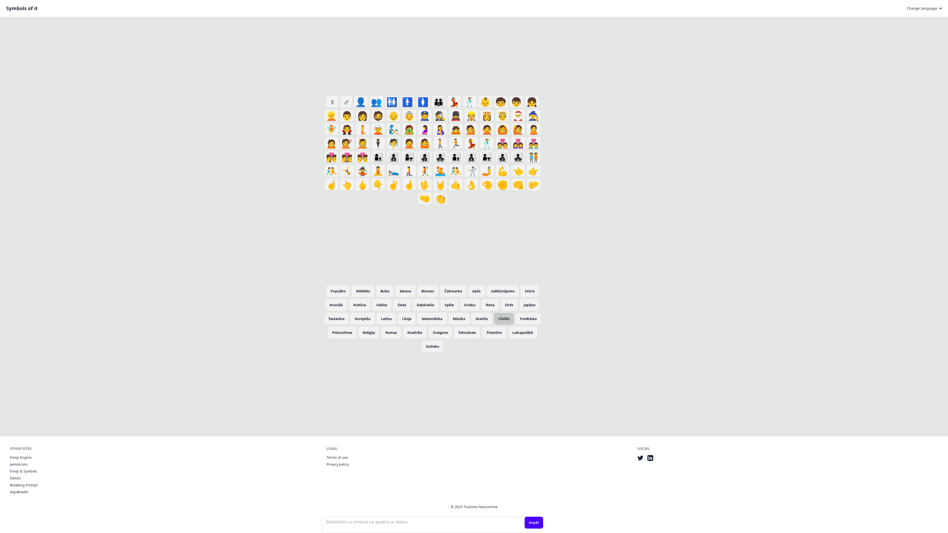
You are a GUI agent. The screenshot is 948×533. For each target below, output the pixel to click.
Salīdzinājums (502, 291)
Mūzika (459, 318)
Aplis (476, 291)
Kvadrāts (414, 332)
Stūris (530, 291)
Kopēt (534, 522)
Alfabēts (363, 291)
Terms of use (337, 457)
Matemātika (432, 318)
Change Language (922, 8)
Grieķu (469, 305)
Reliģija (369, 332)
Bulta (384, 291)
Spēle (449, 305)
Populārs (338, 291)
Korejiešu (363, 318)
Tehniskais (467, 332)
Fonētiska (528, 318)
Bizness (427, 291)
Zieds (401, 305)
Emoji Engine (21, 457)
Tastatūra (336, 318)
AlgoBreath (19, 492)
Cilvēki (504, 318)
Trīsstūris (494, 332)
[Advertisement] (432, 55)
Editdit (15, 478)
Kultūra (359, 305)
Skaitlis (481, 318)
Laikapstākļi (522, 332)
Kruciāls (336, 305)
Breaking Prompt (24, 485)
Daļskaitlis (425, 305)
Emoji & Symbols (23, 471)
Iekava (405, 291)
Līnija (406, 318)
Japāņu (529, 305)
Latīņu (386, 318)
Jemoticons (19, 464)
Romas (391, 332)
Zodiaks (432, 346)
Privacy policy (338, 464)
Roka (490, 305)
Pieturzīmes (342, 332)
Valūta (381, 305)
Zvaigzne (440, 332)
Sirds (509, 305)
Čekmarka (453, 291)
